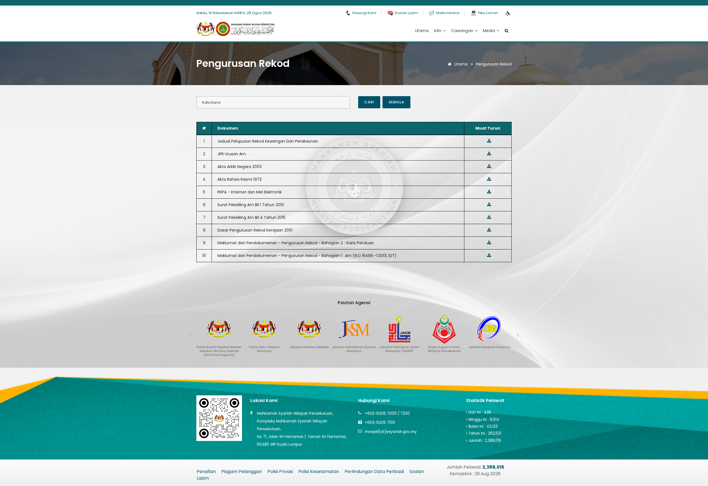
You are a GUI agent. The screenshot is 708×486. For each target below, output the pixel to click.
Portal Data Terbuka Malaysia (246, 478)
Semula (396, 102)
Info (438, 30)
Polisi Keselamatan (318, 471)
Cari (369, 102)
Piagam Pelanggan (241, 471)
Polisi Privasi (280, 471)
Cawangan (462, 30)
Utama (422, 30)
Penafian (206, 471)
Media (489, 30)
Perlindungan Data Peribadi (374, 471)
